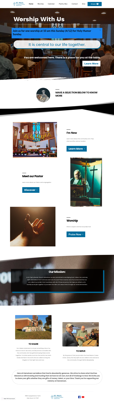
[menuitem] (31, 4)
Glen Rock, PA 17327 (33, 398)
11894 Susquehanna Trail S (33, 396)
